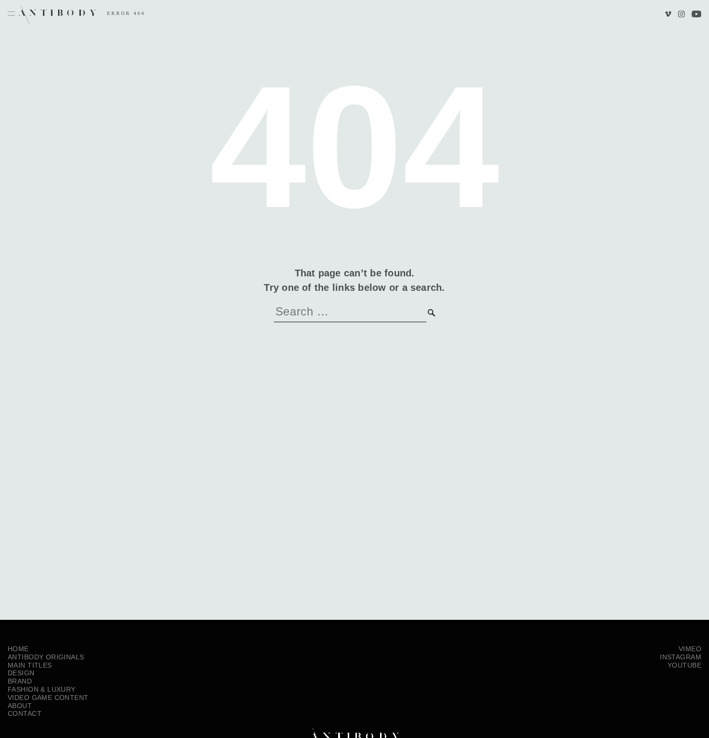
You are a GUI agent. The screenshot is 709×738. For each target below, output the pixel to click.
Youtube (696, 15)
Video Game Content (48, 697)
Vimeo (669, 15)
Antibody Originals (46, 657)
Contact (24, 713)
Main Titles (30, 665)
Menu (11, 14)
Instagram (681, 15)
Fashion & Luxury (42, 689)
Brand (20, 681)
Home (18, 649)
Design (21, 673)
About (20, 706)
